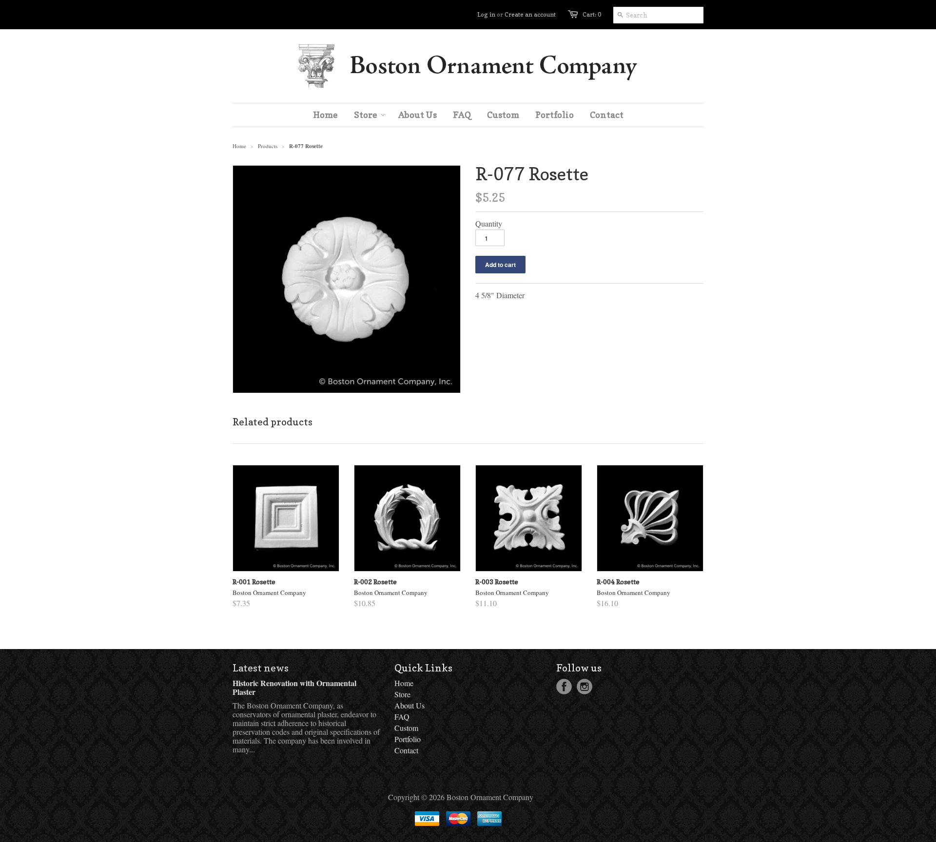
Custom (406, 728)
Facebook (564, 686)
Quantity (488, 223)
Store (402, 694)
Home (403, 683)
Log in (486, 14)
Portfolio (407, 739)
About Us (409, 705)
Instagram (584, 686)
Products (267, 146)
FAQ (402, 716)
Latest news (261, 668)
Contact (406, 750)
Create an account (530, 14)
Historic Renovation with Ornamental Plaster (294, 687)
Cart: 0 (592, 14)
